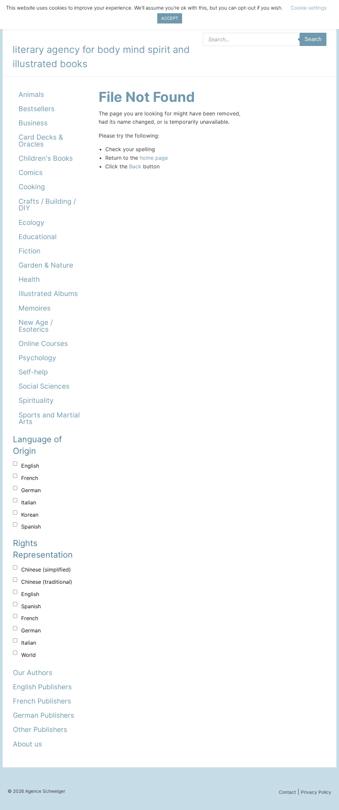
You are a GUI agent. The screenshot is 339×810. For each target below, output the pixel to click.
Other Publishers (40, 729)
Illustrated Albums (48, 293)
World (28, 655)
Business (33, 123)
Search (313, 39)
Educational (38, 237)
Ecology (31, 222)
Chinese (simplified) (46, 569)
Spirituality (36, 400)
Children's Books (46, 158)
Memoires (35, 308)
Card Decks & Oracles (41, 140)
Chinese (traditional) (46, 581)
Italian (28, 502)
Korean (29, 514)
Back (135, 166)
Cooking (32, 187)
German (31, 490)
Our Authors (32, 672)
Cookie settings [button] (309, 8)
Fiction (29, 251)
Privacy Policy (316, 792)
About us (27, 744)
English (30, 465)
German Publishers (43, 715)
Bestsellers (37, 109)
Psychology (37, 358)
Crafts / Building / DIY (47, 204)
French (29, 478)
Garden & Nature (46, 265)
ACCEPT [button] (169, 18)
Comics (31, 172)
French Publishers (42, 701)
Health (29, 279)
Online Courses (43, 343)
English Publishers (42, 687)
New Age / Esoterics (36, 325)
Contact (287, 792)
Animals (31, 94)
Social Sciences (44, 386)
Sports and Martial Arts (49, 418)
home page (154, 157)
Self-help (33, 372)
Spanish (31, 526)
